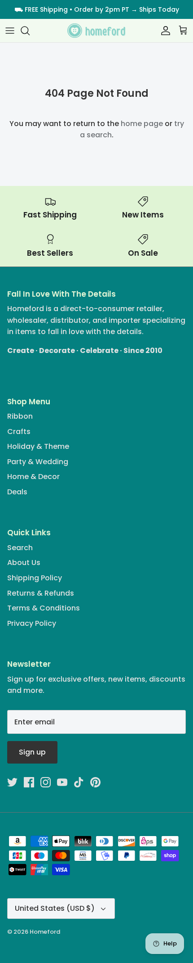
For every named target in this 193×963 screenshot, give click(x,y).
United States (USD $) (55, 908)
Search (20, 548)
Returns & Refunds (40, 593)
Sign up (32, 752)
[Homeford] (96, 30)
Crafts (19, 431)
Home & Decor (33, 476)
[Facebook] (29, 782)
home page (142, 123)
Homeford (45, 931)
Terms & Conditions (43, 608)
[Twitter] (12, 782)
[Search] (29, 31)
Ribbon (20, 416)
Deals (17, 492)
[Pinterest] (95, 782)
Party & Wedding (37, 462)
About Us (23, 562)
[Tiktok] (79, 782)
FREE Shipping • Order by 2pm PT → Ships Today (102, 9)
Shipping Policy (34, 578)
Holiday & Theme (38, 446)
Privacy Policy (31, 623)
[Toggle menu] (10, 31)
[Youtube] (62, 782)
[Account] (163, 31)
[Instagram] (45, 782)
